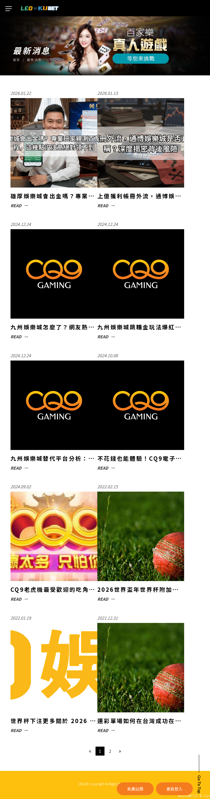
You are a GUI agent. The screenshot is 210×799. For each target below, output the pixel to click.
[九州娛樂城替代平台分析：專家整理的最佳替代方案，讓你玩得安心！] (53, 412)
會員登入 (174, 789)
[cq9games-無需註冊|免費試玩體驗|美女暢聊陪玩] (40, 7)
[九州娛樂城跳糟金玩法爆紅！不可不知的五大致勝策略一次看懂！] (140, 281)
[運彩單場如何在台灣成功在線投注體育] (140, 675)
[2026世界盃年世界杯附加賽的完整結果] (140, 543)
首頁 (16, 59)
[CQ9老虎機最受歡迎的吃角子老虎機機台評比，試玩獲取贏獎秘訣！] (53, 543)
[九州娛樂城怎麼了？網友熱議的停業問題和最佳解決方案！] (53, 281)
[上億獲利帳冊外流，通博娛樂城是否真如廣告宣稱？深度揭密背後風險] (140, 150)
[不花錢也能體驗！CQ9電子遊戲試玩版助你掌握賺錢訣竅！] (140, 412)
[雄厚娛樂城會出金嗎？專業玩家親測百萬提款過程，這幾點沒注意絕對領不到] (53, 150)
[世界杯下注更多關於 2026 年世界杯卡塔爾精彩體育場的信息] (53, 675)
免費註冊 (135, 789)
